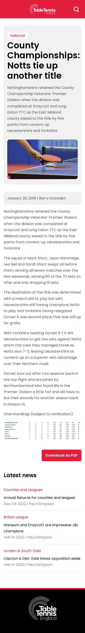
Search (76, 9)
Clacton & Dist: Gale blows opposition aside (42, 558)
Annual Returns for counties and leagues (39, 497)
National (17, 35)
